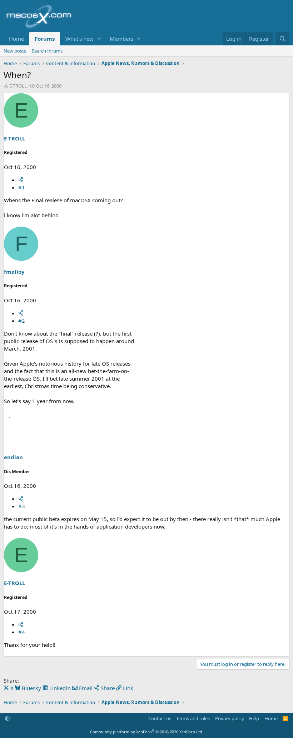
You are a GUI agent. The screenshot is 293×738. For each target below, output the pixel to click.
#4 (21, 631)
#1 (21, 187)
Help (254, 718)
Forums (45, 38)
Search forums (47, 51)
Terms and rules (193, 718)
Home (16, 38)
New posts (15, 51)
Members (121, 38)
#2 (21, 320)
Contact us (159, 718)
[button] (99, 38)
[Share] (21, 179)
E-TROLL (18, 86)
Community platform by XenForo (146, 731)
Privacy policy (229, 718)
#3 (21, 506)
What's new (79, 38)
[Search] (282, 38)
